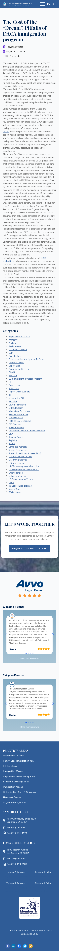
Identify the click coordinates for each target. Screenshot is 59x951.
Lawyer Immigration (40, 880)
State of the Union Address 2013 (25, 453)
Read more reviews (29, 658)
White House (15, 492)
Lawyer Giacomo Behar (41, 876)
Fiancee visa (14, 385)
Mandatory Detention (19, 411)
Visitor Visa (14, 489)
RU (54, 4)
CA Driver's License (18, 349)
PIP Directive (15, 424)
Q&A (11, 434)
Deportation (14, 365)
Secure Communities (18, 450)
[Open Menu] (42, 4)
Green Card (14, 388)
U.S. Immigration (16, 463)
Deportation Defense (19, 369)
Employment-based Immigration (19, 776)
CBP (11, 353)
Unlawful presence (17, 476)
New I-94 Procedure (18, 414)
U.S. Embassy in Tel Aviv (20, 456)
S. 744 (12, 443)
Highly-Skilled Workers (19, 391)
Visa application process (20, 486)
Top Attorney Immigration (15, 880)
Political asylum (16, 427)
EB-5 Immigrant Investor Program (25, 379)
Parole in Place (16, 417)
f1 (10, 382)
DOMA (12, 372)
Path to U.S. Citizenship (20, 421)
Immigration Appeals (13, 787)
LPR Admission (16, 408)
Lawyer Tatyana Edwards (15, 876)
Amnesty (13, 340)
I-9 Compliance (10, 766)
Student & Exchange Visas (16, 781)
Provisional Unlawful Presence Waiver (27, 430)
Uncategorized (16, 473)
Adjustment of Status (19, 336)
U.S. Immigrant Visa (18, 459)
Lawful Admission (17, 404)
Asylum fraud (15, 346)
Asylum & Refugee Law (14, 802)
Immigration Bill (16, 398)
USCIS (6, 131)
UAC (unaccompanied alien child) (24, 466)
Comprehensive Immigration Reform (26, 359)
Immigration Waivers (13, 771)
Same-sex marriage (18, 447)
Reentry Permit (16, 437)
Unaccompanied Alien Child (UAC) (24, 469)
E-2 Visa (13, 375)
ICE (10, 395)
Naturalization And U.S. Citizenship (19, 792)
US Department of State (21, 479)
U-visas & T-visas (12, 797)
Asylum (12, 343)
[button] (53, 634)
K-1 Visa (13, 401)
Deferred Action (16, 362)
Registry (13, 440)
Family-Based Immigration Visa (18, 761)
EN (48, 4)
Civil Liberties (15, 356)
